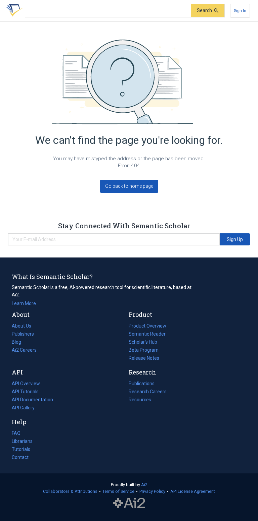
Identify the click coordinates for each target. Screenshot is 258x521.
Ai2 (144, 484)
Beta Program (144, 350)
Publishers (23, 334)
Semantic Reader (147, 334)
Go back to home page (129, 186)
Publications (142, 384)
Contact (20, 457)
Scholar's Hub (143, 342)
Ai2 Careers (24, 350)
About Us (21, 326)
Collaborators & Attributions (70, 491)
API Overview (26, 383)
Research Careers (148, 392)
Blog (19, 342)
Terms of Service (118, 491)
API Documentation (32, 400)
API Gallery (23, 407)
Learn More (24, 303)
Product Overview (147, 326)
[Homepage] (13, 10)
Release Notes (144, 358)
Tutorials (21, 449)
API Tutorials (25, 391)
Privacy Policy (152, 491)
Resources (140, 400)
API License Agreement (192, 491)
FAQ (16, 433)
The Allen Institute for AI (129, 503)
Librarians (22, 441)
